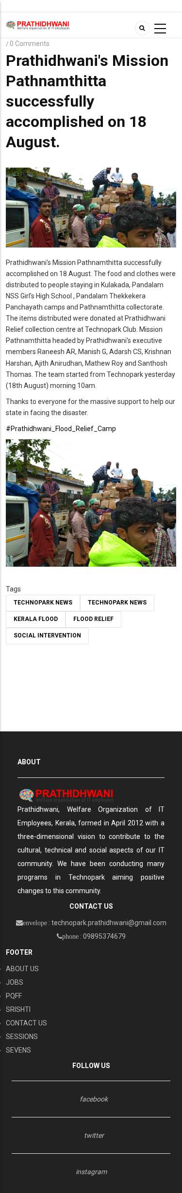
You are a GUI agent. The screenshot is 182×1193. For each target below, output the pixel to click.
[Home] (38, 25)
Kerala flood (36, 619)
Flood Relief (93, 619)
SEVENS (18, 1050)
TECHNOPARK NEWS (43, 602)
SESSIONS (22, 1036)
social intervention (47, 635)
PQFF (14, 996)
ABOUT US (22, 969)
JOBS (14, 982)
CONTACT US (26, 1023)
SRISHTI (18, 1009)
